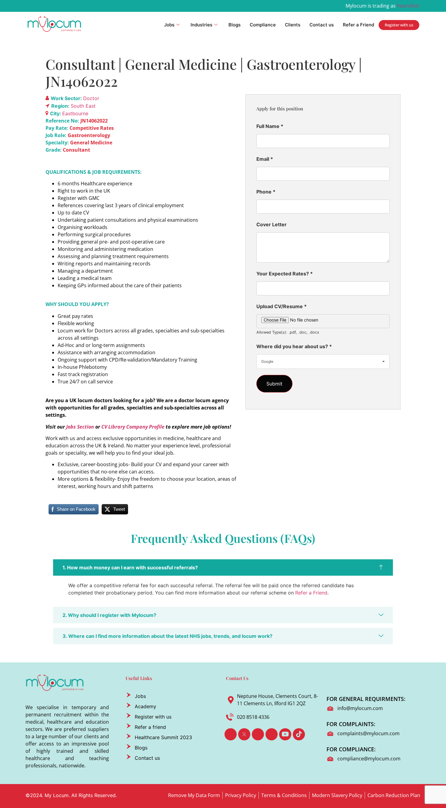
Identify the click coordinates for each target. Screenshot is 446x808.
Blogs (234, 25)
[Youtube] (285, 734)
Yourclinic (408, 5)
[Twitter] (244, 734)
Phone (265, 192)
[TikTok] (299, 734)
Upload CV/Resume (281, 306)
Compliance (263, 25)
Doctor (91, 98)
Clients (292, 25)
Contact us (321, 25)
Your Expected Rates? (284, 274)
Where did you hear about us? (294, 346)
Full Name (269, 126)
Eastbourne (75, 113)
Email (264, 159)
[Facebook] (231, 734)
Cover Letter (271, 224)
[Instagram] (271, 734)
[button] (223, 567)
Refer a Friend (358, 25)
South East (83, 106)
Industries (201, 25)
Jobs (169, 25)
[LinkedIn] (258, 734)
